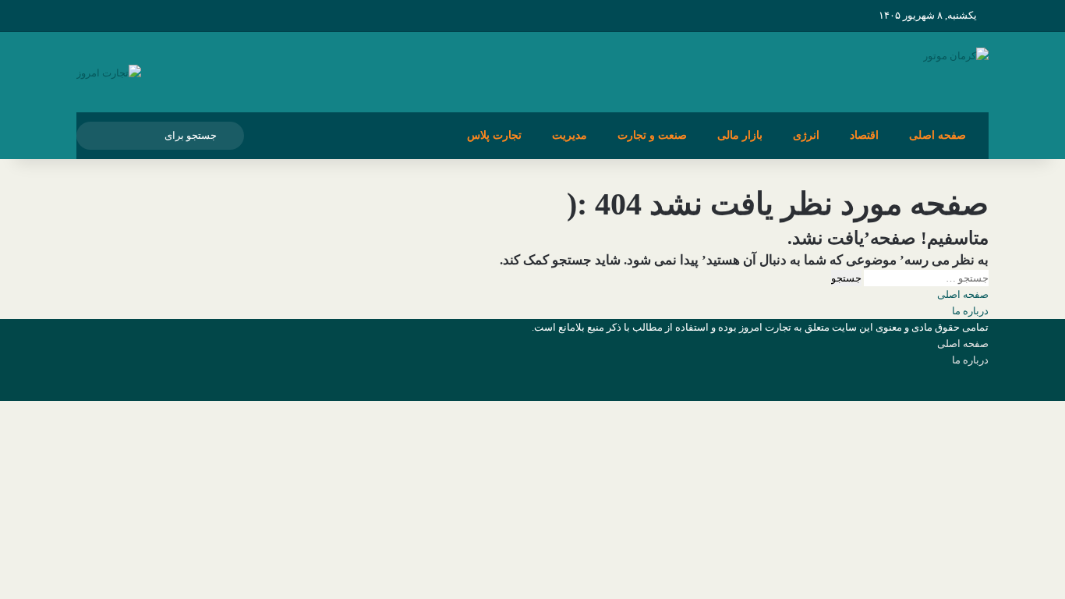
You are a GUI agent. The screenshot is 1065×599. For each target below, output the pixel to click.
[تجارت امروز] (108, 72)
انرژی (806, 135)
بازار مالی (739, 135)
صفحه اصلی (937, 135)
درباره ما (970, 311)
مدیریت (569, 135)
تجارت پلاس (494, 135)
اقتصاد (864, 135)
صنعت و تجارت (652, 135)
